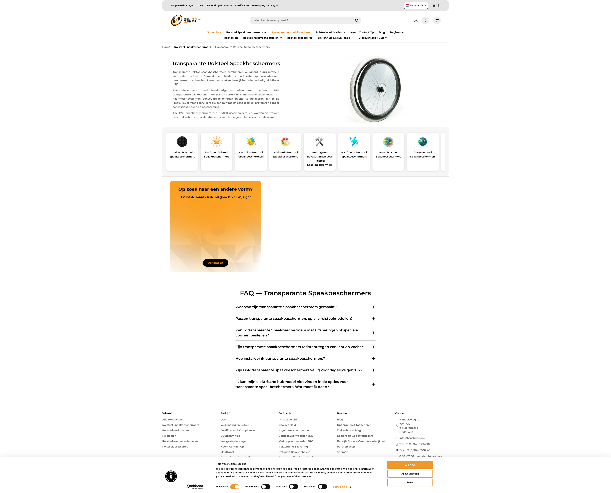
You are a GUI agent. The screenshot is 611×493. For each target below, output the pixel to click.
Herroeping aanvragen (265, 5)
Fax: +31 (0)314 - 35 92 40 (414, 450)
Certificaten (242, 5)
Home (166, 47)
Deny (410, 482)
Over (200, 5)
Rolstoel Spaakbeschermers (192, 47)
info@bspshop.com (412, 438)
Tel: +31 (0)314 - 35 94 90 (414, 444)
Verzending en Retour (219, 5)
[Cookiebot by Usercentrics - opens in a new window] (195, 486)
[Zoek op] (357, 20)
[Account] (416, 20)
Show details (340, 486)
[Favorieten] (425, 20)
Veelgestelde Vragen (182, 5)
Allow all (410, 464)
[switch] (265, 486)
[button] (416, 5)
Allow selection (410, 473)
